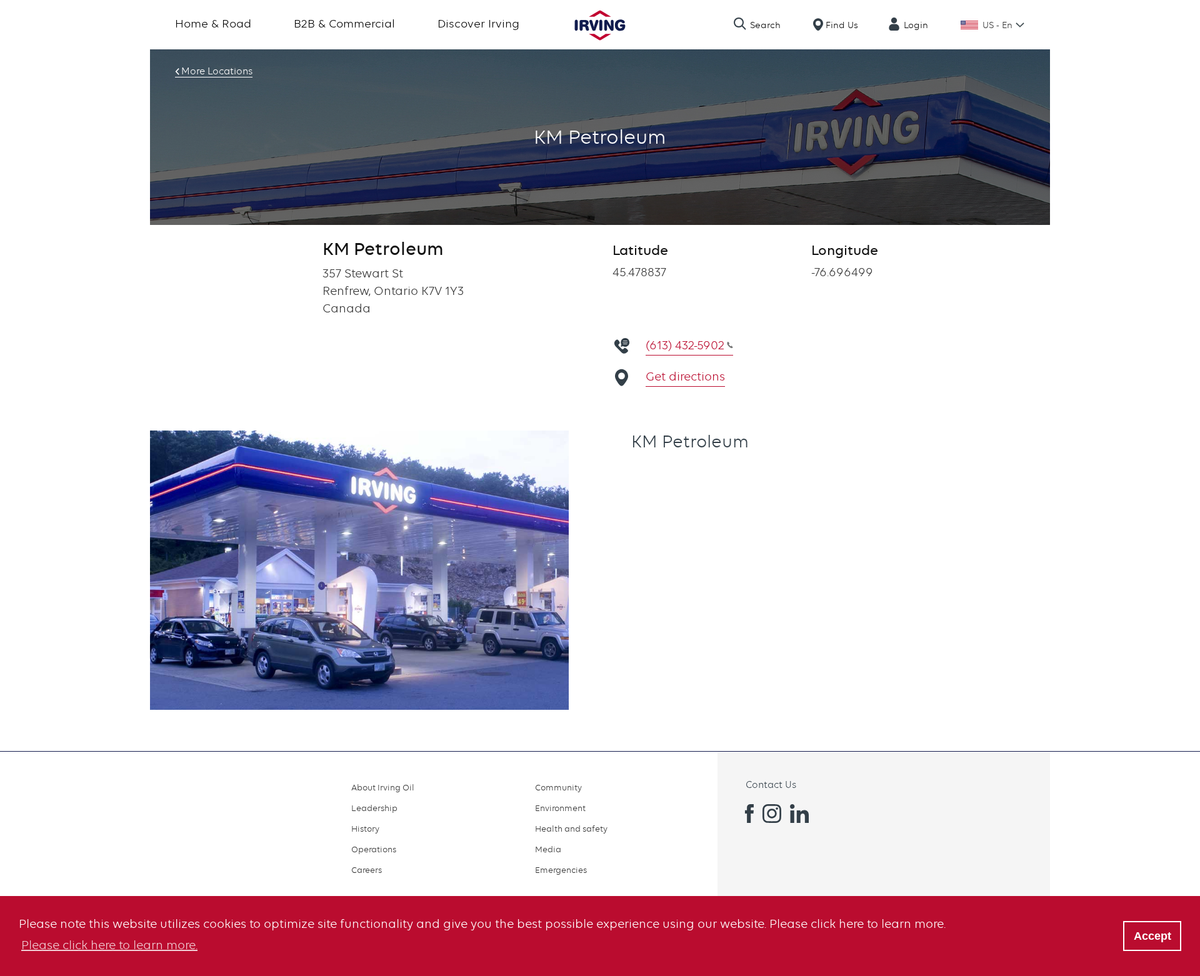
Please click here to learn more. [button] (109, 945)
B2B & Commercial (344, 23)
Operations (373, 849)
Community (558, 787)
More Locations (216, 71)
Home (600, 25)
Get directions (685, 376)
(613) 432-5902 (685, 345)
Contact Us (771, 784)
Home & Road (213, 23)
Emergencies (561, 870)
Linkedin (799, 813)
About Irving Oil (382, 787)
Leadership (374, 808)
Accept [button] (1152, 936)
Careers (366, 870)
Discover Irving (478, 23)
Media (548, 849)
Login (916, 25)
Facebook (744, 813)
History (365, 829)
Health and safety (571, 829)
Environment (560, 808)
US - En (997, 25)
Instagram (771, 813)
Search (765, 25)
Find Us (842, 25)
